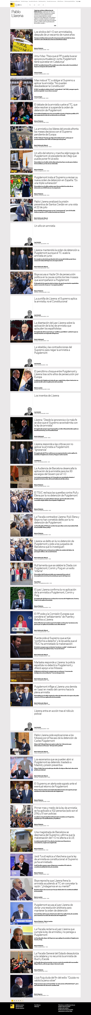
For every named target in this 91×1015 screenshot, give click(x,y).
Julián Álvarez (60, 1)
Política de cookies (63, 1008)
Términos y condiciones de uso (66, 1005)
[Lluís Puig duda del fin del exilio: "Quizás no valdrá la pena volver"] (45, 986)
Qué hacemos (19, 1006)
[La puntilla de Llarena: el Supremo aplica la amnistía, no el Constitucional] (45, 307)
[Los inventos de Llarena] (45, 404)
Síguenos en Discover (15, 1)
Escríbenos (37, 1005)
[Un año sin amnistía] (45, 234)
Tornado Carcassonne (51, 1)
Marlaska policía (42, 1)
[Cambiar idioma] (39, 5)
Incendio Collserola (33, 1)
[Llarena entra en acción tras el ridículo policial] (45, 719)
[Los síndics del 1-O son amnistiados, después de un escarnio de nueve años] (45, 40)
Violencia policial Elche (69, 1)
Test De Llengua (24, 1)
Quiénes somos (20, 1005)
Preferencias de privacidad (65, 1009)
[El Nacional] (12, 5)
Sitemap (36, 1006)
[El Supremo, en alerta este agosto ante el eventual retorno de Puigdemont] (45, 792)
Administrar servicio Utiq (65, 1011)
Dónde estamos (20, 1008)
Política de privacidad (64, 1006)
